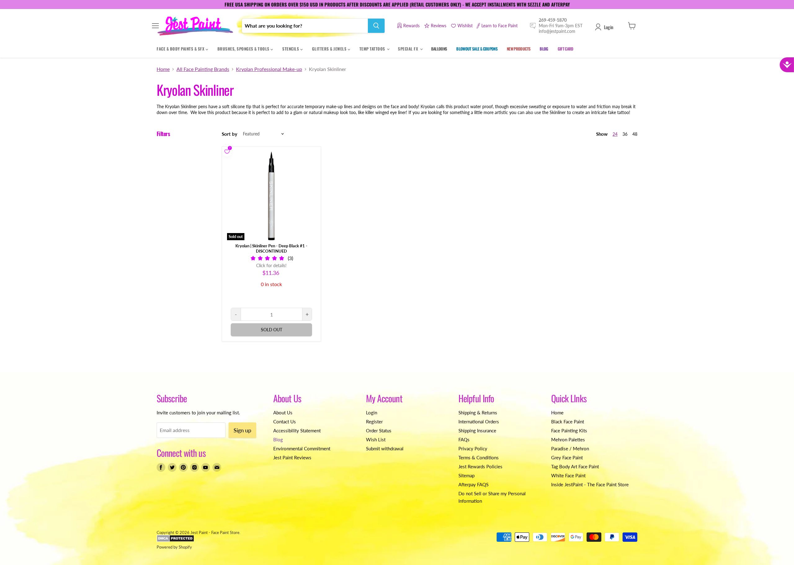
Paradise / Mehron (570, 448)
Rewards (411, 25)
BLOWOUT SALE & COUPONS (476, 49)
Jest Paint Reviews (292, 457)
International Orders (478, 421)
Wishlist (465, 25)
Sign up (242, 430)
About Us (282, 412)
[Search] (376, 26)
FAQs (464, 439)
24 (615, 134)
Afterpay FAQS (473, 484)
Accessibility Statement (297, 430)
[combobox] (305, 26)
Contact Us (284, 421)
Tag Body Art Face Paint (575, 466)
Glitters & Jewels (330, 49)
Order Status (378, 430)
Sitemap (466, 475)
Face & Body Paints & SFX (181, 49)
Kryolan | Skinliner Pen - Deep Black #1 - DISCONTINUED (271, 248)
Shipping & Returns (477, 412)
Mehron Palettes (568, 439)
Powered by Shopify (174, 547)
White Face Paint (568, 475)
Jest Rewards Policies (480, 466)
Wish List (376, 439)
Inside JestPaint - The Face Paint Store (590, 484)
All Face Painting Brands (202, 69)
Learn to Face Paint (499, 25)
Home (163, 69)
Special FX (408, 49)
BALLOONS (439, 49)
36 (624, 134)
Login (608, 27)
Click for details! (271, 265)
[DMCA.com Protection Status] (175, 540)
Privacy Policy (472, 448)
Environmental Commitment (301, 448)
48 (634, 134)
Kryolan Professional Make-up (269, 69)
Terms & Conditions (478, 457)
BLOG (544, 49)
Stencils (291, 49)
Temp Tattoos (372, 49)
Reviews (438, 25)
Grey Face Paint (567, 457)
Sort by (229, 134)
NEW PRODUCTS (518, 49)
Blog (278, 439)
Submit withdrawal (385, 448)
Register (374, 421)
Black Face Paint (567, 421)
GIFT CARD (565, 49)
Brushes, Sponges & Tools (244, 49)
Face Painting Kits (569, 430)
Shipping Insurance (477, 430)
